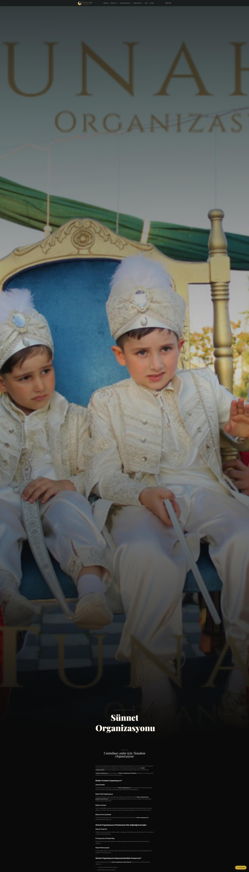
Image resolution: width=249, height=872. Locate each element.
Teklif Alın (168, 2)
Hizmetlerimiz (138, 3)
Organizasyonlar (125, 3)
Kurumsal (114, 3)
